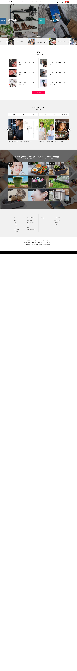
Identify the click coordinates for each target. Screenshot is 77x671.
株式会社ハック (57, 220)
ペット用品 (15, 227)
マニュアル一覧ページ (31, 222)
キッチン (23, 114)
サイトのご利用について (31, 217)
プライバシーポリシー (31, 225)
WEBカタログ (29, 220)
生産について (29, 218)
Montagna (56, 222)
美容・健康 (13, 114)
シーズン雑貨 (16, 231)
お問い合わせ (41, 1)
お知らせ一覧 (38, 92)
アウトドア (44, 114)
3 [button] (38, 36)
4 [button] (39, 36)
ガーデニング (64, 114)
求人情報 (36, 1)
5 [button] (40, 36)
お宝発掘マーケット (57, 224)
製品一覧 (21, 1)
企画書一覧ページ (30, 224)
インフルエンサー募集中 (50, 1)
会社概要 (42, 217)
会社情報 (31, 1)
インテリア (33, 114)
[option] (19, 21)
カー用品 (54, 114)
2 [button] (37, 36)
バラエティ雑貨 (16, 229)
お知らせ (26, 1)
